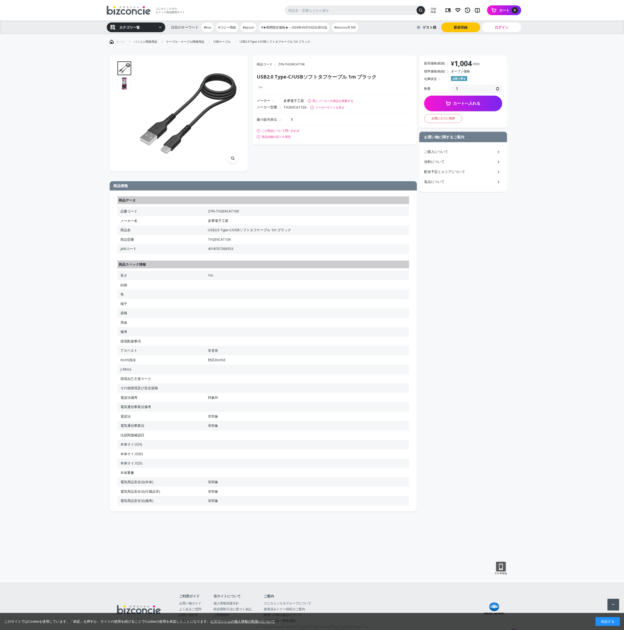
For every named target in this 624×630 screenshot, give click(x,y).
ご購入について (436, 151)
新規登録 (461, 27)
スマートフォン (501, 568)
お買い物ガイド (190, 603)
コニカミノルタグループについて (287, 603)
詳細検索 (433, 10)
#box (207, 27)
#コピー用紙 (227, 27)
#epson (248, 27)
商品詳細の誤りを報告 (276, 137)
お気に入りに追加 (443, 118)
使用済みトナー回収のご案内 (284, 609)
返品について (434, 181)
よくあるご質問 (190, 609)
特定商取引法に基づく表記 (233, 609)
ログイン (501, 27)
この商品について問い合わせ (281, 131)
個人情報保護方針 (226, 603)
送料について (434, 161)
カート (507, 10)
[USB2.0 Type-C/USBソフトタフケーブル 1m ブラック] (188, 113)
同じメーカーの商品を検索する (332, 101)
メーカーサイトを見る (329, 107)
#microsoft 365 (345, 27)
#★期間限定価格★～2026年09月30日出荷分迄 (294, 27)
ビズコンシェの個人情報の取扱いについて (242, 621)
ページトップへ (613, 604)
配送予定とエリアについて (444, 171)
